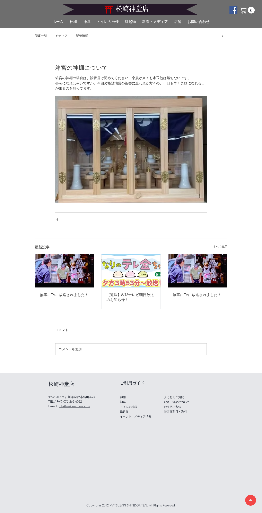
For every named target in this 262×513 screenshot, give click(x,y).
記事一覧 (41, 36)
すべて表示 (220, 246)
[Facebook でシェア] (57, 219)
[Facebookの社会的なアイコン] (233, 10)
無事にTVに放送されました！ (64, 295)
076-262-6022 (72, 401)
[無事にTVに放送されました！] (64, 270)
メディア (61, 36)
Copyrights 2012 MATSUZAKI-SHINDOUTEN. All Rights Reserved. (131, 505)
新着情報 (82, 36)
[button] (248, 10)
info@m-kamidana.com (74, 406)
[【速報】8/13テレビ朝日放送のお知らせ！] (131, 270)
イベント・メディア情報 (135, 416)
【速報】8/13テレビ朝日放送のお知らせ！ (130, 297)
